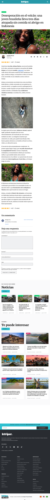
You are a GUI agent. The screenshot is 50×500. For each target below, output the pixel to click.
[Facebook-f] (2, 447)
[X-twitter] (10, 447)
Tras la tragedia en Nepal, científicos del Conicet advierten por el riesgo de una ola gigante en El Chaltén (8, 307)
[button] (2, 2)
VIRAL (18, 456)
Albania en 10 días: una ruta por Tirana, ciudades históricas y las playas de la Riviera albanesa (11, 348)
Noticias (7, 287)
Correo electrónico (6, 256)
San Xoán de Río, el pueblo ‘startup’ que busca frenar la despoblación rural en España (24, 307)
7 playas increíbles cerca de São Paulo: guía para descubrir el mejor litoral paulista (37, 348)
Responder (7, 224)
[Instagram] (6, 447)
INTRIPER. (11, 450)
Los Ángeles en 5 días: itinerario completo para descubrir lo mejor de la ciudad (37, 370)
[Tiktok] (21, 447)
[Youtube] (14, 447)
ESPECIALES (36, 456)
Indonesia (21, 70)
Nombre (3, 251)
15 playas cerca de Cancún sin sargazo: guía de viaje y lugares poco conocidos (13, 369)
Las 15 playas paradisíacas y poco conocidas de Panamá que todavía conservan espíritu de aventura (11, 393)
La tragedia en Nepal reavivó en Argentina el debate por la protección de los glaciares (41, 307)
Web (2, 262)
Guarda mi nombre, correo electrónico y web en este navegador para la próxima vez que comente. (16, 269)
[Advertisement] (25, 414)
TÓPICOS (3, 474)
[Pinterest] (18, 447)
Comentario (4, 235)
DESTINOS (3, 456)
